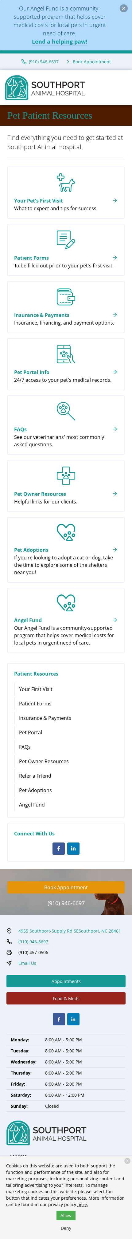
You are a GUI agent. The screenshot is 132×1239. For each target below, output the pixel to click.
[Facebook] (58, 848)
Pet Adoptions (35, 790)
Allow (66, 1215)
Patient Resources (36, 673)
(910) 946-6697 (66, 903)
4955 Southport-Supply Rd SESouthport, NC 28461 (69, 931)
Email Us (27, 963)
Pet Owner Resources (44, 761)
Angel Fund (32, 804)
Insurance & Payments (45, 718)
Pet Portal (30, 732)
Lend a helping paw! (59, 41)
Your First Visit (35, 689)
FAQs (25, 747)
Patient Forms (35, 703)
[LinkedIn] (73, 848)
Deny (66, 1228)
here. (82, 1204)
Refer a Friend (35, 775)
